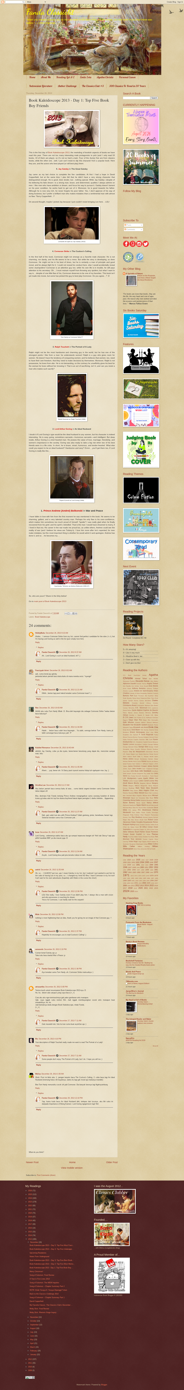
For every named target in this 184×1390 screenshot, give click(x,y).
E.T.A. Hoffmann (147, 717)
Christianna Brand (129, 705)
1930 (125, 862)
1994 (144, 880)
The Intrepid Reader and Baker (138, 1019)
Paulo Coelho (146, 812)
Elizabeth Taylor (128, 727)
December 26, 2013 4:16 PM (50, 1039)
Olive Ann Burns (138, 807)
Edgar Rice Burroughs (150, 720)
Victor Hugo (133, 841)
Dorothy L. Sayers (135, 715)
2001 (136, 883)
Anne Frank (127, 688)
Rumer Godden (140, 824)
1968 (147, 872)
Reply (37, 642)
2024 (126, 890)
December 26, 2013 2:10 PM (55, 949)
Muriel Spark (140, 803)
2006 (152, 883)
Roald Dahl (143, 819)
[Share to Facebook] (73, 613)
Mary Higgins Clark (146, 790)
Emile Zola (153, 727)
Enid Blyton (136, 730)
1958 (142, 870)
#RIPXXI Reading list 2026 (135, 1040)
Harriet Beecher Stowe (146, 754)
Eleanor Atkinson (152, 722)
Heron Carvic (137, 761)
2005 (148, 883)
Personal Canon (127, 77)
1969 (151, 872)
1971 (126, 875)
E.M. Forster (137, 717)
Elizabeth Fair (128, 725)
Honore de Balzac (152, 761)
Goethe (137, 749)
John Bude (135, 771)
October (33, 1321)
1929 (156, 860)
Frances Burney (133, 737)
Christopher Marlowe (143, 705)
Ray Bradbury (137, 817)
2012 (137, 885)
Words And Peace (133, 972)
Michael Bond (147, 795)
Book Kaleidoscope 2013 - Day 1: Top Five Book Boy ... (51, 1268)
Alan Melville (153, 678)
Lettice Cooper (133, 781)
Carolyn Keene (133, 700)
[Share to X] (71, 613)
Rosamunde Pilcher (150, 822)
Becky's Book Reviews (135, 942)
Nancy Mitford (152, 803)
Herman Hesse (153, 759)
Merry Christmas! (36, 1271)
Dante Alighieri (137, 710)
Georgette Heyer (128, 749)
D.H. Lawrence (153, 708)
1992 (136, 880)
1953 (156, 867)
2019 (135, 888)
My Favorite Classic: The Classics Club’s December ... (51, 1305)
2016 (156, 885)
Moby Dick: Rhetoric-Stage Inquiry (43, 1312)
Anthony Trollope (152, 688)
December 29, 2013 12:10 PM (71, 1098)
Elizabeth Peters (152, 725)
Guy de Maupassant (137, 751)
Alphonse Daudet (129, 683)
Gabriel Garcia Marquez (150, 742)
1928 (151, 860)
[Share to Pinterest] (76, 613)
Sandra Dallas (149, 824)
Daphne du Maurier (150, 710)
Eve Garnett (134, 734)
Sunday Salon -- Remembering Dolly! (145, 1003)
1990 (129, 880)
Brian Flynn (151, 698)
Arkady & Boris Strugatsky (138, 693)
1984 (140, 878)
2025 (132, 891)
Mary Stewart (139, 793)
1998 (124, 883)
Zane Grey (137, 849)
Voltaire (153, 841)
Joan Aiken (126, 771)
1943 (146, 865)
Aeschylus (137, 675)
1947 (130, 867)
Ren (37, 708)
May (32, 1340)
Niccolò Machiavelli (152, 805)
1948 (134, 867)
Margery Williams (134, 785)
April (32, 1343)
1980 (124, 878)
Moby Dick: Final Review (39, 1309)
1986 (148, 878)
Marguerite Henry (146, 785)
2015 (151, 885)
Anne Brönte (153, 686)
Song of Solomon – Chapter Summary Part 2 (47, 1286)
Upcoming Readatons (38, 1253)
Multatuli (143, 800)
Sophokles (127, 829)
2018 (130, 888)
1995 (148, 880)
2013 (142, 886)
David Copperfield (36, 1301)
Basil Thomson (139, 695)
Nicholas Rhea (127, 807)
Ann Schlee (135, 686)
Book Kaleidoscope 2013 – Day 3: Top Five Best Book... (52, 1260)
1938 (124, 865)
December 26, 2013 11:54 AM (70, 851)
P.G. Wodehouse (144, 810)
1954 (124, 870)
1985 (144, 878)
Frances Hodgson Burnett (146, 737)
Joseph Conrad (131, 773)
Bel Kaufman (149, 695)
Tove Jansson (136, 839)
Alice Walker (154, 681)
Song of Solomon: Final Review (42, 1275)
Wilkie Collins (153, 844)
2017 (125, 888)
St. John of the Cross (151, 829)
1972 (132, 875)
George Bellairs (153, 744)
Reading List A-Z (65, 77)
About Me (46, 77)
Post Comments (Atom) (46, 1175)
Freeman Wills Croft (145, 739)
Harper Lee (134, 754)
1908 (124, 860)
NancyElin (130, 1038)
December (34, 1242)
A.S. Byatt (127, 675)
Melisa (38, 1074)
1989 (125, 880)
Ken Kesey (131, 776)
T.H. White (146, 834)
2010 (30, 1367)
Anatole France (141, 683)
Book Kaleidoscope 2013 (58, 153)
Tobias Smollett (143, 836)
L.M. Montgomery (129, 778)
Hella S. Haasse (142, 756)
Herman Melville (128, 761)
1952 (151, 867)
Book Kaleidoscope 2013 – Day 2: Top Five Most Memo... (52, 1264)
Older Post (112, 1162)
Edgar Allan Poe (135, 720)
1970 (156, 872)
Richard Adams (148, 817)
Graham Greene (146, 749)
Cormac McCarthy (128, 708)
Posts (128, 225)
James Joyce (127, 768)
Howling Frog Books (134, 903)
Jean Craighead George (150, 768)
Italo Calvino (136, 764)
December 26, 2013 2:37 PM (70, 931)
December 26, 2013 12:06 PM (71, 891)
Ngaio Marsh (141, 805)
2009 (129, 885)
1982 (132, 878)
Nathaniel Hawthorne (129, 805)
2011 (133, 885)
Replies (41, 647)
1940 (133, 865)
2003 (140, 883)
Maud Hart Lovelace (151, 793)
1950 (142, 867)
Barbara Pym (128, 695)
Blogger (104, 1385)
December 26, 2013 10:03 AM (51, 708)
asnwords (39, 949)
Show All (155, 1046)
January (33, 1354)
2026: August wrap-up (136, 974)
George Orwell (153, 747)
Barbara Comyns (152, 693)
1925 (138, 860)
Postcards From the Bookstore (138, 922)
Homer (143, 761)
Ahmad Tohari (141, 678)
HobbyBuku (40, 633)
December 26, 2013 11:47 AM (51, 832)
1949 (138, 867)
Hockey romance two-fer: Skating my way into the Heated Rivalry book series (140, 964)
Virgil (139, 841)
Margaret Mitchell (145, 783)
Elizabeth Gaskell (140, 725)
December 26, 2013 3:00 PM (56, 987)
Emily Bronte (127, 730)
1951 (146, 867)
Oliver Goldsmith (148, 807)
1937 (156, 862)
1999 (128, 883)
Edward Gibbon (140, 722)
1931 (129, 862)
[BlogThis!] (68, 613)
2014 (146, 885)
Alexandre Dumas (143, 681)
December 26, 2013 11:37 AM (70, 812)
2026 (136, 891)
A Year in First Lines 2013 (40, 1279)
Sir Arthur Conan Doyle (149, 827)
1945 (156, 865)
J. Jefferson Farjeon (147, 764)
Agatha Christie (105, 77)
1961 (156, 870)
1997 (156, 880)
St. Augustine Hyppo (137, 829)
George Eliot (143, 747)
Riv (36, 1039)
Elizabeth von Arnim (140, 727)
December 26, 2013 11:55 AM (52, 870)
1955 (129, 870)
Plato (142, 815)
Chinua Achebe (152, 703)
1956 (134, 870)
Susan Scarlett (135, 834)
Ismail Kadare (127, 764)
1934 (142, 862)
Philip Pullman (135, 815)
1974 (139, 875)
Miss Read (149, 798)
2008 (125, 886)
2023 (156, 888)
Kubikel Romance (42, 748)
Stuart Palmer (140, 832)
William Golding (144, 846)
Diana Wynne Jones (130, 712)
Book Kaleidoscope (42, 617)
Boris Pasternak (142, 698)
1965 (134, 872)
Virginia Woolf (146, 841)
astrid (37, 870)
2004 (144, 883)
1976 (147, 875)
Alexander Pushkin (129, 681)
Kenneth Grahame (142, 776)
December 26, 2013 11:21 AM (70, 690)
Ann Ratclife (127, 686)
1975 (143, 875)
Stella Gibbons (128, 832)
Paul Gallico (136, 812)
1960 (151, 870)
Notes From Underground (39, 1256)
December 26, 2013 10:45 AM (62, 748)
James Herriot (152, 766)
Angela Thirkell (152, 683)
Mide (37, 914)
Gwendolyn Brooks (152, 751)
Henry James (128, 759)
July (32, 1332)
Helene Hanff (131, 756)
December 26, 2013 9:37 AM (70, 652)
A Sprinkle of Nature (134, 274)
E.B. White (154, 715)
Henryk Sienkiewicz (140, 759)
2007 (156, 883)
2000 (132, 883)
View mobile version (72, 1168)
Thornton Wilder (133, 836)
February (34, 1351)
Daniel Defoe (127, 710)
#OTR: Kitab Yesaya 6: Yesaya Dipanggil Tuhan (48, 1290)
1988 (156, 878)
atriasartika (39, 987)
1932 (133, 862)
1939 (129, 865)
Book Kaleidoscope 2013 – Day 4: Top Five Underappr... (51, 1249)
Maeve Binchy (133, 783)
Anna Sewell (144, 686)
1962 (125, 872)
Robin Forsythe (137, 822)
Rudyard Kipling (129, 824)
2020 (140, 888)
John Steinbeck (145, 771)
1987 (152, 878)
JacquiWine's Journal (135, 991)
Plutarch (147, 815)
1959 (147, 870)
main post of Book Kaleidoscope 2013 (50, 601)
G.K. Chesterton (138, 742)
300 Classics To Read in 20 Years (127, 86)
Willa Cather (129, 846)
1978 (152, 875)
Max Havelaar (127, 795)
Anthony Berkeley (139, 688)
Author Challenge (67, 86)
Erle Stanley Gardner (147, 730)
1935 (147, 862)
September (34, 1325)
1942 (142, 865)
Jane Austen (137, 768)
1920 (129, 860)
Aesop (144, 675)
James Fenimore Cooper (137, 766)
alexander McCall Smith (148, 849)
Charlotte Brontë (138, 703)
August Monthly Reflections (143, 945)
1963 (130, 872)
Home (32, 77)
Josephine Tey (141, 773)
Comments (130, 229)
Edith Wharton (128, 722)
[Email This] (66, 613)
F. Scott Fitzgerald (146, 734)
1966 (138, 872)
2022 (151, 888)
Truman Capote (148, 839)
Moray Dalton (136, 800)
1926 (143, 860)
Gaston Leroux (128, 744)
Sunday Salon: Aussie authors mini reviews (146, 1022)
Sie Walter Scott (133, 827)
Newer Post (32, 1162)
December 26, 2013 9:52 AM (61, 670)
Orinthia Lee (40, 785)
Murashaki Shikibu (152, 800)
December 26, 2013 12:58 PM (51, 914)
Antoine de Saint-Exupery (143, 691)
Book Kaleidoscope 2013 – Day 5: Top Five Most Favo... (52, 1245)
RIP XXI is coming (144, 905)
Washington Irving (141, 844)
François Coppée (132, 739)
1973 (136, 875)
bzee (37, 832)
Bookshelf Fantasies (134, 961)
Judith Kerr (150, 773)
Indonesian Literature (40, 86)
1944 (151, 865)
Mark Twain (140, 788)
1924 (133, 860)
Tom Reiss (151, 836)
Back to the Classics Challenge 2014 (44, 1294)
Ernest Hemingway (137, 732)
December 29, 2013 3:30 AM (52, 1074)
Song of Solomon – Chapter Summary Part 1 (47, 1297)
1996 (152, 880)
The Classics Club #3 (93, 86)
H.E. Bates (126, 754)
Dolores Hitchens (145, 712)
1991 (133, 880)
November (34, 1317)
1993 (140, 880)
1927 (147, 860)
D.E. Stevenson (141, 708)
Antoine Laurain (128, 691)
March (33, 1347)
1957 (138, 870)
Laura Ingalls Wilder (146, 778)
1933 (137, 862)
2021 (146, 888)
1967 (143, 872)
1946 (125, 867)
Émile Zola (85, 77)
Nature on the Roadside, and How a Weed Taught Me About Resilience (147, 278)
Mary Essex (134, 790)
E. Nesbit (146, 715)
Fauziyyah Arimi (42, 670)
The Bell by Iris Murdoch (134, 993)
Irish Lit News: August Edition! (138, 983)
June (32, 1336)
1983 (136, 878)
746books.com (132, 981)
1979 (156, 875)
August (33, 1328)
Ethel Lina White (152, 732)
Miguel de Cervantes (138, 798)
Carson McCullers (145, 700)
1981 (128, 878)
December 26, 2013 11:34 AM (70, 727)
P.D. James (132, 810)
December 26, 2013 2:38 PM (70, 969)
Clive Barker (154, 705)
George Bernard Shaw (130, 747)
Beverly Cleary (131, 698)
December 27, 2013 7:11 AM (70, 1021)
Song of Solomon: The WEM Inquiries (44, 1283)
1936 (151, 862)
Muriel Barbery (129, 803)
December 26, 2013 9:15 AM (57, 633)
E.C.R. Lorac (128, 717)
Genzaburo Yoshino (141, 744)
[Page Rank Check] (30, 1378)
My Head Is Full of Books (136, 1000)
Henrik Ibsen (154, 756)
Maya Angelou (137, 795)
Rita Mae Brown (133, 819)
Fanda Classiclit (50, 12)
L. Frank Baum (153, 776)
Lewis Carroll (144, 781)
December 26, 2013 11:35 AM (70, 767)
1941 (138, 865)
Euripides (126, 734)
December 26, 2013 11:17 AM (57, 785)
